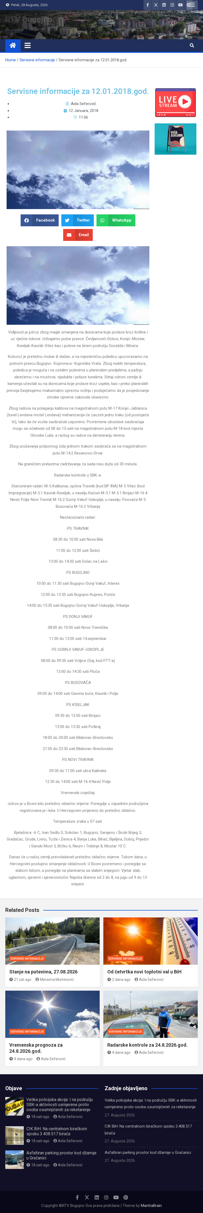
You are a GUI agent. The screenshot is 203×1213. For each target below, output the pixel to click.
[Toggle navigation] (28, 45)
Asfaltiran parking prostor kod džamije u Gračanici (148, 1152)
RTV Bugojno (28, 19)
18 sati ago (40, 1117)
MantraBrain (151, 1205)
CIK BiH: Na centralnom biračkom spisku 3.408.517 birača (56, 1131)
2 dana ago (121, 979)
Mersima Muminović (57, 979)
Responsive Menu (192, 5)
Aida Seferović (151, 979)
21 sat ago (22, 979)
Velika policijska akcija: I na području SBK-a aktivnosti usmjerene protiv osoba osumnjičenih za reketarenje (59, 1104)
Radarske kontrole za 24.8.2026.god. (147, 1045)
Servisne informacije (27, 958)
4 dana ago (23, 1059)
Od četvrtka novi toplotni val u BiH (144, 971)
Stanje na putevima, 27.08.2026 (43, 971)
